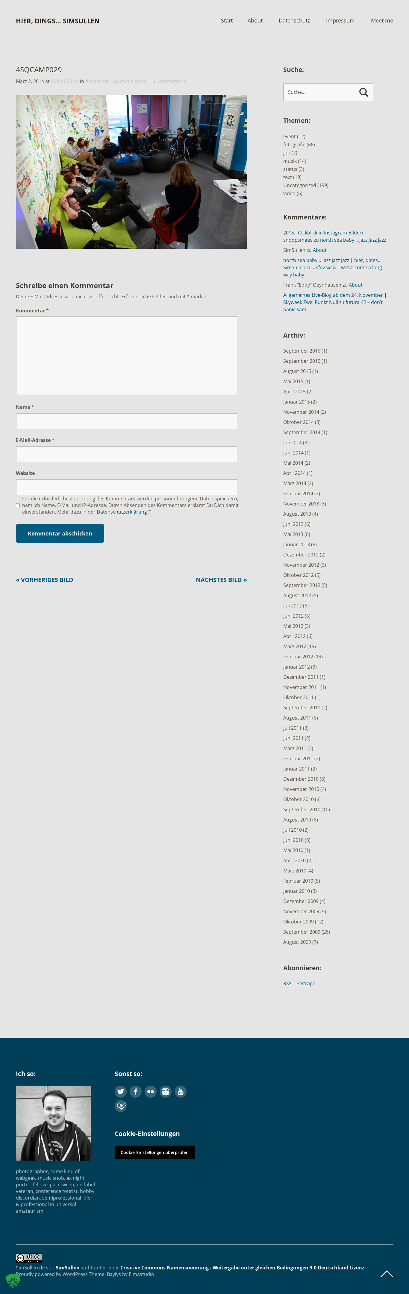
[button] (13, 1281)
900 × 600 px (65, 81)
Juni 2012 (293, 616)
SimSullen (68, 1267)
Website (25, 473)
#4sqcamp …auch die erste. (116, 81)
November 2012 (301, 565)
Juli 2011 (292, 728)
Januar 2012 (296, 666)
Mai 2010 (293, 850)
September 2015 (301, 361)
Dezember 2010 (301, 779)
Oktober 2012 (298, 575)
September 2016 (301, 350)
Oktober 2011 (298, 697)
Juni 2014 (293, 452)
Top (387, 1274)
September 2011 (301, 707)
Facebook (136, 1092)
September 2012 (301, 585)
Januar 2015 (296, 401)
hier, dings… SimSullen (58, 20)
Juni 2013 (293, 524)
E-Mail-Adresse (35, 440)
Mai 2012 (293, 626)
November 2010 (301, 789)
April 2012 (294, 636)
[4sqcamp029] (131, 247)
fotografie (294, 144)
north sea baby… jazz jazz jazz (353, 240)
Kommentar (32, 310)
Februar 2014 (298, 493)
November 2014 (301, 412)
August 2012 (297, 595)
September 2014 (301, 432)
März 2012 (294, 646)
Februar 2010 (298, 881)
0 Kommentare (169, 81)
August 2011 (297, 717)
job (286, 152)
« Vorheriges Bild (44, 580)
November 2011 (301, 687)
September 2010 (301, 809)
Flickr (151, 1092)
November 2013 (301, 503)
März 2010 (294, 870)
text (287, 177)
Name (25, 407)
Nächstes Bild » (221, 580)
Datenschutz (294, 21)
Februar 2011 (298, 758)
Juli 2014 (292, 442)
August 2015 (297, 371)
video (289, 193)
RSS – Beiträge (299, 983)
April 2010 (294, 860)
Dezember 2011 (301, 677)
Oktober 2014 (298, 422)
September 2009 (301, 932)
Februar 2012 (298, 656)
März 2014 (294, 483)
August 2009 (297, 942)
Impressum (340, 21)
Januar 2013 (296, 544)
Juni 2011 (293, 738)
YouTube (181, 1092)
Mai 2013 (293, 534)
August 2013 (297, 514)
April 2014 (294, 473)
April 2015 (294, 391)
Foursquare (121, 1106)
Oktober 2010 (298, 799)
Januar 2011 (296, 768)
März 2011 (294, 748)
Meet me (382, 21)
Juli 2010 (292, 830)
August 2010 (297, 819)
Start (227, 21)
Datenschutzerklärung (122, 511)
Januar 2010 (296, 891)
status (290, 169)
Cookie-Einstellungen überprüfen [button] (155, 1152)
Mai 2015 (293, 381)
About (255, 21)
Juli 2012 (292, 605)
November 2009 (301, 911)
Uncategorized (299, 185)
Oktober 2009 (298, 921)
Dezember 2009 (301, 901)
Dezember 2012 (301, 554)
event (289, 136)
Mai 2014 (293, 463)
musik (290, 161)
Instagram (166, 1092)
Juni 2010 (293, 840)
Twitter (121, 1092)
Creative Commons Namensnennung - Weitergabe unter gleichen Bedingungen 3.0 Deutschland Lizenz (242, 1267)
